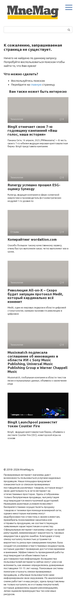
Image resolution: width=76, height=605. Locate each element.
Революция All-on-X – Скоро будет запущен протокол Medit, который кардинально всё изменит (35, 296)
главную (36, 84)
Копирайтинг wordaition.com (32, 239)
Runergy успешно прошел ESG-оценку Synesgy (34, 187)
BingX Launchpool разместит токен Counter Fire (32, 424)
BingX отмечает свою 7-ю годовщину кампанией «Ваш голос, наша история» (32, 130)
